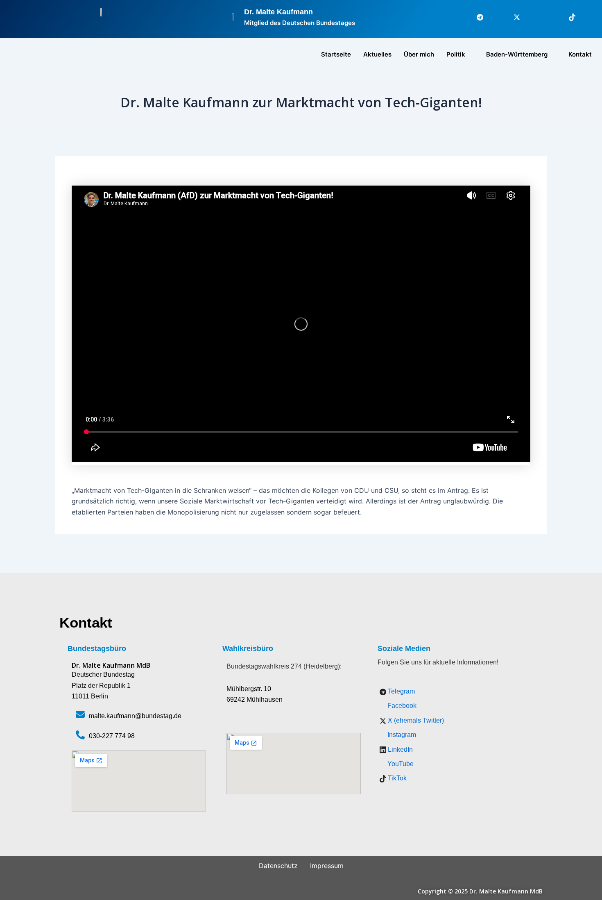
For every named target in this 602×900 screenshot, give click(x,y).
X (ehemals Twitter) (415, 720)
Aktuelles (377, 54)
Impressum (327, 865)
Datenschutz (278, 865)
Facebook (401, 705)
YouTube (400, 763)
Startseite (336, 54)
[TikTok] (567, 17)
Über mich (419, 54)
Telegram (400, 691)
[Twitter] (512, 17)
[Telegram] (475, 17)
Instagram (401, 734)
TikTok (396, 778)
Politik (455, 54)
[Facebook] (493, 17)
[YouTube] (585, 17)
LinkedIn (399, 749)
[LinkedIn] (549, 17)
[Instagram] (530, 17)
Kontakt (580, 54)
